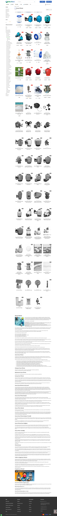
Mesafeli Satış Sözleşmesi (9, 503)
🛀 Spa (21, 4)
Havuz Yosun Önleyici (9, 72)
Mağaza (18, 501)
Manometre (8, 38)
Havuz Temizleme (8, 60)
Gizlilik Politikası (8, 507)
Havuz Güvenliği (8, 47)
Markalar (18, 505)
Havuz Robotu (8, 41)
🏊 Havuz (12, 4)
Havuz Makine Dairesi (9, 42)
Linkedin (30, 507)
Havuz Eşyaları (8, 82)
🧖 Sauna (16, 4)
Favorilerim (18, 509)
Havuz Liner (7, 49)
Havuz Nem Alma (8, 44)
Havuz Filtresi (8, 37)
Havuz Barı (7, 35)
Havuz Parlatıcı (8, 71)
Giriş (42, 1)
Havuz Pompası (8, 36)
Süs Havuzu (7, 83)
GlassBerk (7, 14)
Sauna (6, 93)
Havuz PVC (7, 86)
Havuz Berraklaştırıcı (8, 73)
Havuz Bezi (7, 84)
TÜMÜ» (30, 4)
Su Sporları (7, 95)
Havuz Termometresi (8, 66)
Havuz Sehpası (8, 34)
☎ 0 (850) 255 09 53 (47, 5)
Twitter (30, 505)
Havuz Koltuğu (8, 59)
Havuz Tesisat (8, 85)
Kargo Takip (19, 511)
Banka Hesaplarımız (8, 509)
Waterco (7, 17)
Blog (6, 511)
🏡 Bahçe (7, 4)
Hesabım (18, 507)
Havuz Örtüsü (8, 48)
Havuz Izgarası (8, 90)
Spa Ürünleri (7, 94)
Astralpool (7, 9)
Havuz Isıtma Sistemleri (9, 43)
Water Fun (7, 16)
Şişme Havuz (8, 92)
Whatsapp (1, 515)
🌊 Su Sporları (25, 4)
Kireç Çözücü (8, 74)
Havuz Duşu (7, 58)
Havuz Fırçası (8, 63)
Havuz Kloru (7, 68)
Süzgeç (7, 89)
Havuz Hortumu (8, 62)
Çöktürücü (7, 70)
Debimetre (7, 33)
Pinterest (30, 509)
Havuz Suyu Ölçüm (8, 65)
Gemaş (6, 13)
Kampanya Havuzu (20, 503)
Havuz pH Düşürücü (8, 69)
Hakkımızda (7, 501)
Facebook (30, 503)
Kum (7, 40)
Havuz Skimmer (8, 87)
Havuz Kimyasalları (8, 67)
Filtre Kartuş (8, 39)
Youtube (30, 511)
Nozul (7, 88)
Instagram (30, 501)
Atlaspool (7, 10)
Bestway (7, 11)
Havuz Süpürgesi (8, 61)
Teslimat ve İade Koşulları (9, 505)
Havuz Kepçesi (8, 64)
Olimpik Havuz (8, 91)
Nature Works (7, 15)
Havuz (15, 6)
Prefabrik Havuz (8, 46)
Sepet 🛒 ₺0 (49, 1)
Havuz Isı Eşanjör (8, 45)
